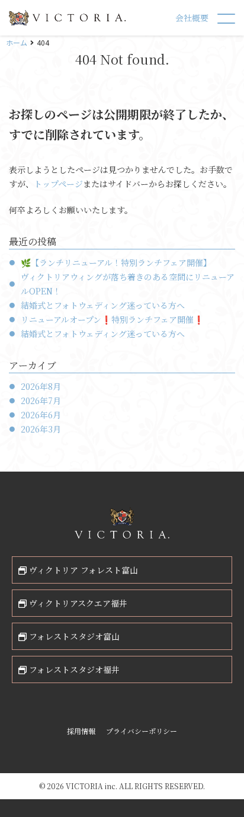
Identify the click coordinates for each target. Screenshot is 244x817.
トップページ (58, 184)
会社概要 (191, 18)
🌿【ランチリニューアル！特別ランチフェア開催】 (116, 262)
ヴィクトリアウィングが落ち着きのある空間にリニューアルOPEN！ (128, 284)
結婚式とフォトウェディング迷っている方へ (103, 305)
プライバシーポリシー (141, 731)
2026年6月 (41, 415)
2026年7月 (41, 400)
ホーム (16, 42)
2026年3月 (41, 429)
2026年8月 (41, 386)
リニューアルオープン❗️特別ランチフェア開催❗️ (112, 319)
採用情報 (81, 731)
